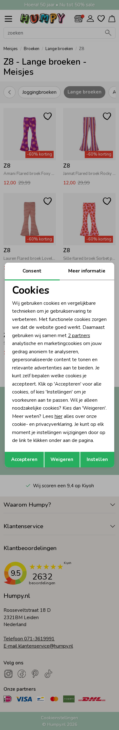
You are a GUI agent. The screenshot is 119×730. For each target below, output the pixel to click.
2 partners (79, 335)
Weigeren (61, 459)
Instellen (97, 459)
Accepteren (24, 459)
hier (59, 416)
